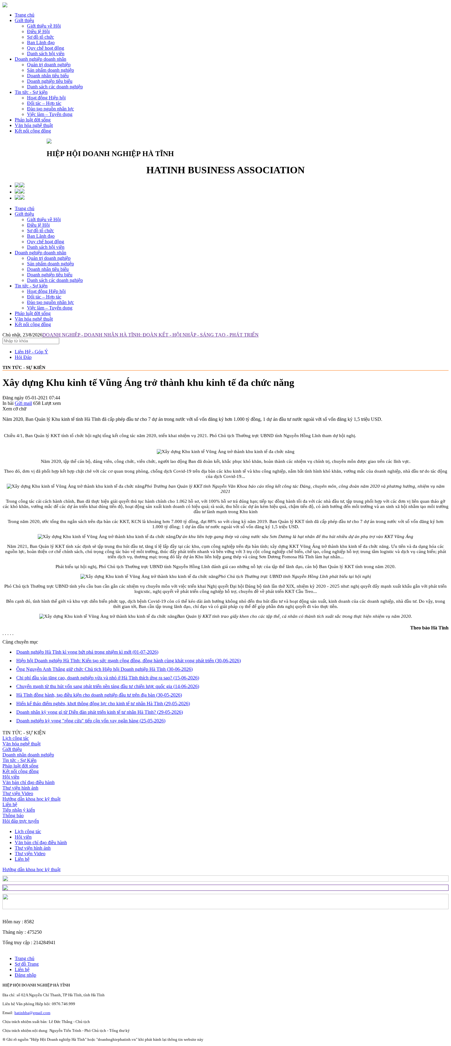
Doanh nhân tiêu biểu (48, 269)
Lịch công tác (15, 738)
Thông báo (13, 815)
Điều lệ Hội (38, 225)
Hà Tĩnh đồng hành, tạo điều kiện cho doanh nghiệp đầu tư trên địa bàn (99, 695)
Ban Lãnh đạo (41, 236)
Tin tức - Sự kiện (31, 92)
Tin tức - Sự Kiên (19, 760)
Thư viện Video (17, 793)
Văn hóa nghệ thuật (34, 125)
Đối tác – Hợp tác (44, 296)
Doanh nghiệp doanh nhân (40, 59)
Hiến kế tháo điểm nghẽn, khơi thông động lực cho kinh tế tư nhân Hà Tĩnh (103, 703)
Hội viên (10, 776)
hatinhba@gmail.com (32, 1012)
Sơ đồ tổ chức (40, 230)
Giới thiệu (24, 20)
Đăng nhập (25, 975)
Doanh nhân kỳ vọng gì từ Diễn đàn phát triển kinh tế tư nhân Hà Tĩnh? (99, 712)
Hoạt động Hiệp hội (46, 291)
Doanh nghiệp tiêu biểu (49, 274)
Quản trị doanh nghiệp (49, 258)
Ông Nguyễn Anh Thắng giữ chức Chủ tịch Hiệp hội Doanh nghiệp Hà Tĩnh (104, 669)
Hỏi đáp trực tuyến (20, 821)
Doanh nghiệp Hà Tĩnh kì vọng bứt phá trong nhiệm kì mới (87, 652)
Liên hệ (9, 804)
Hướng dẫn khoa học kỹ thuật (31, 799)
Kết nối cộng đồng (33, 130)
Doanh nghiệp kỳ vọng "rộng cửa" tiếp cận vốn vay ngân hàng (90, 720)
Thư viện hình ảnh (20, 787)
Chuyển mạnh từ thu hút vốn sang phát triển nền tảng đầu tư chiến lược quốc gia (107, 686)
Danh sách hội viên (45, 247)
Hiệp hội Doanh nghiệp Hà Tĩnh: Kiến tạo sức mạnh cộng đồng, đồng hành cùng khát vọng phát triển (128, 660)
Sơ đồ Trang (27, 964)
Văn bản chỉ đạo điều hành (28, 782)
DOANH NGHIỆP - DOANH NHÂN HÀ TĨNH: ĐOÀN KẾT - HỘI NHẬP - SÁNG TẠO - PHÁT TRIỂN (150, 334)
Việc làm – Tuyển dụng (49, 307)
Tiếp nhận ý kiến (18, 810)
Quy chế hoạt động (45, 241)
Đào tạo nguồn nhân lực (50, 302)
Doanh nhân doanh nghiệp (28, 754)
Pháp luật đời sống (33, 119)
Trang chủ (24, 14)
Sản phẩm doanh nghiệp (50, 263)
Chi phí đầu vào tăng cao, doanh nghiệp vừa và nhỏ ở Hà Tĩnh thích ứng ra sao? (107, 677)
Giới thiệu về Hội (44, 219)
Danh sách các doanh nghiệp (55, 280)
